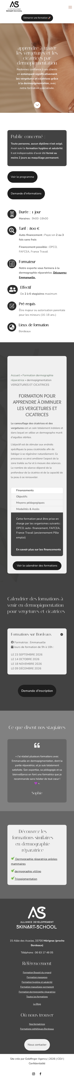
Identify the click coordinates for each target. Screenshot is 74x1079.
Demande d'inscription (37, 691)
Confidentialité (37, 1063)
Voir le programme (22, 177)
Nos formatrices (37, 1024)
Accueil (15, 375)
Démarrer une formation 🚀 (37, 17)
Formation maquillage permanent (37, 986)
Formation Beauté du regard (37, 972)
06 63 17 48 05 (43, 952)
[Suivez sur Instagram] (33, 1074)
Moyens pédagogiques (30, 503)
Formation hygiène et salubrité (37, 982)
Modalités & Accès (27, 509)
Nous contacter (37, 1045)
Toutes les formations (37, 996)
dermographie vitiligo (28, 871)
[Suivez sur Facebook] (40, 1074)
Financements (25, 490)
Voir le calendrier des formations (37, 566)
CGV (60, 1058)
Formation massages (37, 977)
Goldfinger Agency (36, 1058)
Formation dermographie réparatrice (37, 991)
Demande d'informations (26, 193)
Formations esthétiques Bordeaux (37, 1028)
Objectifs (21, 496)
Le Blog (37, 1004)
